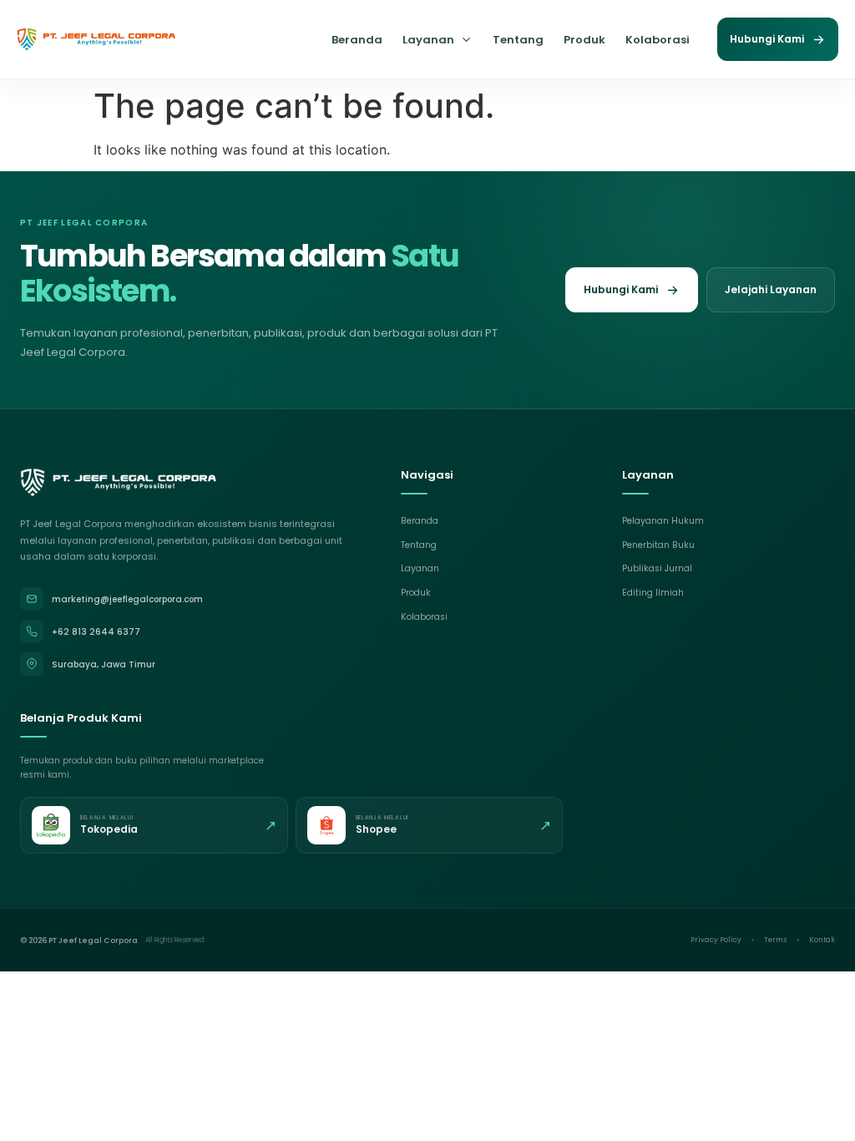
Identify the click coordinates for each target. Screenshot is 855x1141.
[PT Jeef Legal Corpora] (96, 39)
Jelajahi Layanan (771, 289)
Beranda (356, 40)
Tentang (518, 40)
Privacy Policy (716, 940)
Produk (584, 40)
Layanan (428, 40)
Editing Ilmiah (653, 592)
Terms (775, 940)
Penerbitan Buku (658, 545)
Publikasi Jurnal (657, 568)
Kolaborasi (657, 40)
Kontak (822, 940)
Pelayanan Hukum (663, 521)
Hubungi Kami (767, 39)
